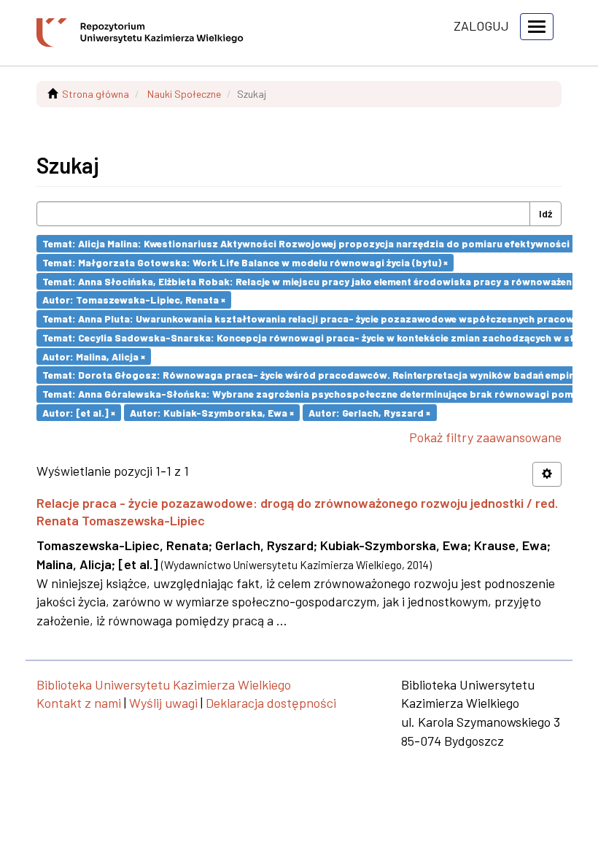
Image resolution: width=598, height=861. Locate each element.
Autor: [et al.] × (78, 412)
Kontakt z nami (78, 703)
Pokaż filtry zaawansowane (485, 437)
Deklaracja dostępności (271, 703)
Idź (545, 213)
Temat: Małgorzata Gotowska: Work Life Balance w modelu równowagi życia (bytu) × (245, 262)
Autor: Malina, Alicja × (93, 356)
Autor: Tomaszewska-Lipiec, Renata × (133, 299)
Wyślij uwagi (163, 703)
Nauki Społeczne (184, 94)
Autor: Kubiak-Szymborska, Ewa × (212, 412)
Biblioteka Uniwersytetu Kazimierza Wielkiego (163, 684)
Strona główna (95, 94)
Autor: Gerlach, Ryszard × (369, 412)
